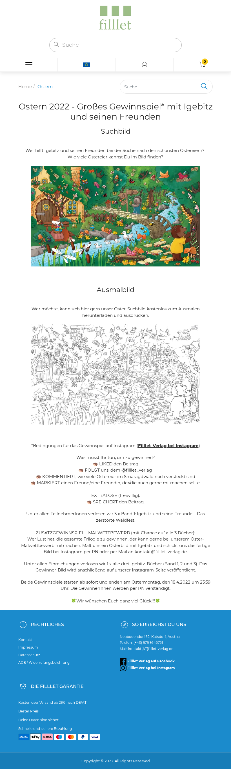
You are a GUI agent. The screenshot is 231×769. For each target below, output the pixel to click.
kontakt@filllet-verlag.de (161, 551)
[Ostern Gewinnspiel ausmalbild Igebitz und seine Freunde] (115, 374)
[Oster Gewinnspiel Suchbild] (115, 216)
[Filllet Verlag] (115, 18)
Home (25, 86)
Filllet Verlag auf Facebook (150, 661)
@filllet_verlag (136, 470)
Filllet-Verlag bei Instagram (168, 445)
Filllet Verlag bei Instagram (150, 668)
